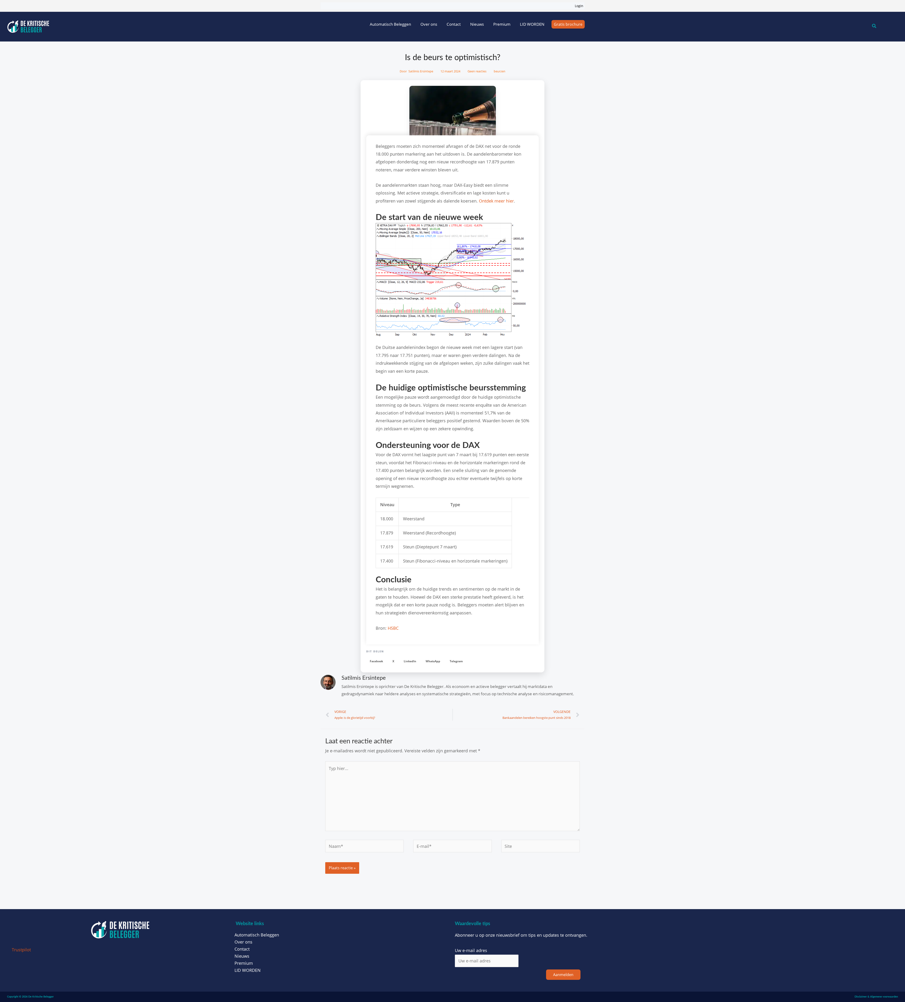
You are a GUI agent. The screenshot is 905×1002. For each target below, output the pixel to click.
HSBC (393, 628)
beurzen (499, 71)
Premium (501, 24)
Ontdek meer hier (496, 201)
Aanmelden (563, 974)
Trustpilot (21, 949)
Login (579, 6)
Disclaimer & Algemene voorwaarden (876, 996)
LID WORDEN (532, 24)
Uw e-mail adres (471, 950)
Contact (454, 24)
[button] (376, 661)
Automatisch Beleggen (390, 24)
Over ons (428, 24)
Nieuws (477, 24)
